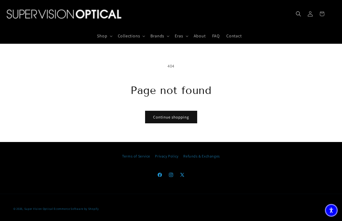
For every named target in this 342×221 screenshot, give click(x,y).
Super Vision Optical (38, 209)
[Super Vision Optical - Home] (64, 14)
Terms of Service (136, 156)
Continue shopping (171, 117)
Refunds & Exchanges (201, 156)
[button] (104, 36)
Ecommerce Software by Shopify (76, 209)
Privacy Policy (166, 156)
